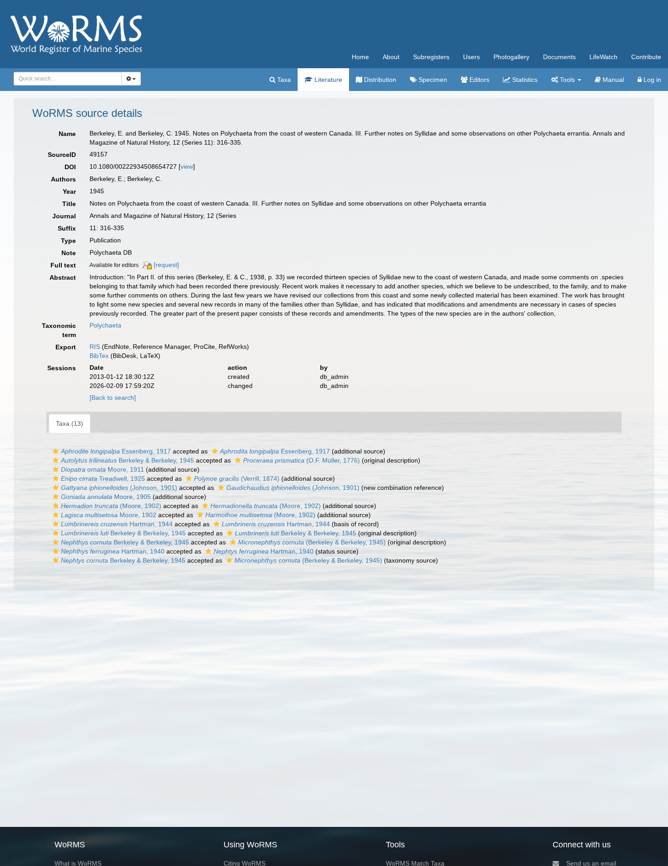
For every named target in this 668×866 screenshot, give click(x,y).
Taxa (283, 79)
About (391, 56)
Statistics (524, 79)
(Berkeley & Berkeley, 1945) (312, 542)
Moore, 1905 (106, 496)
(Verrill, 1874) (236, 478)
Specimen (432, 79)
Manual (612, 79)
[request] (166, 264)
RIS (95, 346)
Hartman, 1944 (117, 524)
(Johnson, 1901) (119, 487)
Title (69, 203)
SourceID (62, 154)
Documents (559, 56)
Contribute (646, 56)
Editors (478, 79)
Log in (651, 79)
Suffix (67, 228)
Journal (64, 216)
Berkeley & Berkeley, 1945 (127, 460)
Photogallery (511, 56)
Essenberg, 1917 (116, 451)
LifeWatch (603, 56)
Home (360, 56)
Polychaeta (105, 325)
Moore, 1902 (108, 515)
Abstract (63, 277)
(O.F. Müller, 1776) (301, 460)
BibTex (99, 355)
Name (67, 133)
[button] (55, 451)
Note (68, 253)
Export (65, 347)
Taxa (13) (69, 423)
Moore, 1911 (102, 469)
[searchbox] (65, 78)
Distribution (379, 79)
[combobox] (68, 79)
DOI (70, 167)
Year (69, 191)
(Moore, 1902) (111, 505)
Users (471, 56)
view (186, 166)
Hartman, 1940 (113, 551)
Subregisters (431, 56)
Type (68, 240)
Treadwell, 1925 (103, 478)
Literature (327, 79)
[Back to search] (113, 397)
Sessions (61, 368)
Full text (63, 265)
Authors (63, 179)
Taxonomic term (59, 330)
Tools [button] (567, 79)
